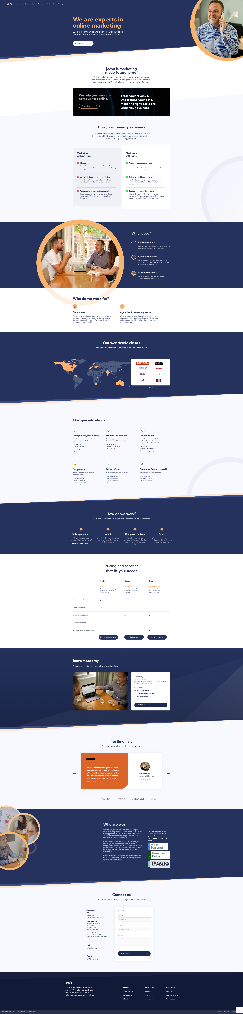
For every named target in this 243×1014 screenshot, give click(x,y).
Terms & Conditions (223, 1011)
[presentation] (74, 773)
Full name (121, 916)
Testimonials (51, 4)
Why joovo (127, 995)
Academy (41, 4)
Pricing (60, 4)
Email (120, 925)
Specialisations (149, 992)
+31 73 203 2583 (92, 959)
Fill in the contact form (80, 543)
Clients (126, 999)
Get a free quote (157, 637)
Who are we (128, 992)
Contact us (79, 43)
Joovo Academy (172, 995)
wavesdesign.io (31, 1011)
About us (20, 4)
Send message (125, 953)
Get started (134, 637)
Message (121, 935)
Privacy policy (236, 1011)
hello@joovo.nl (91, 948)
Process (147, 995)
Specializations (30, 4)
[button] (149, 387)
